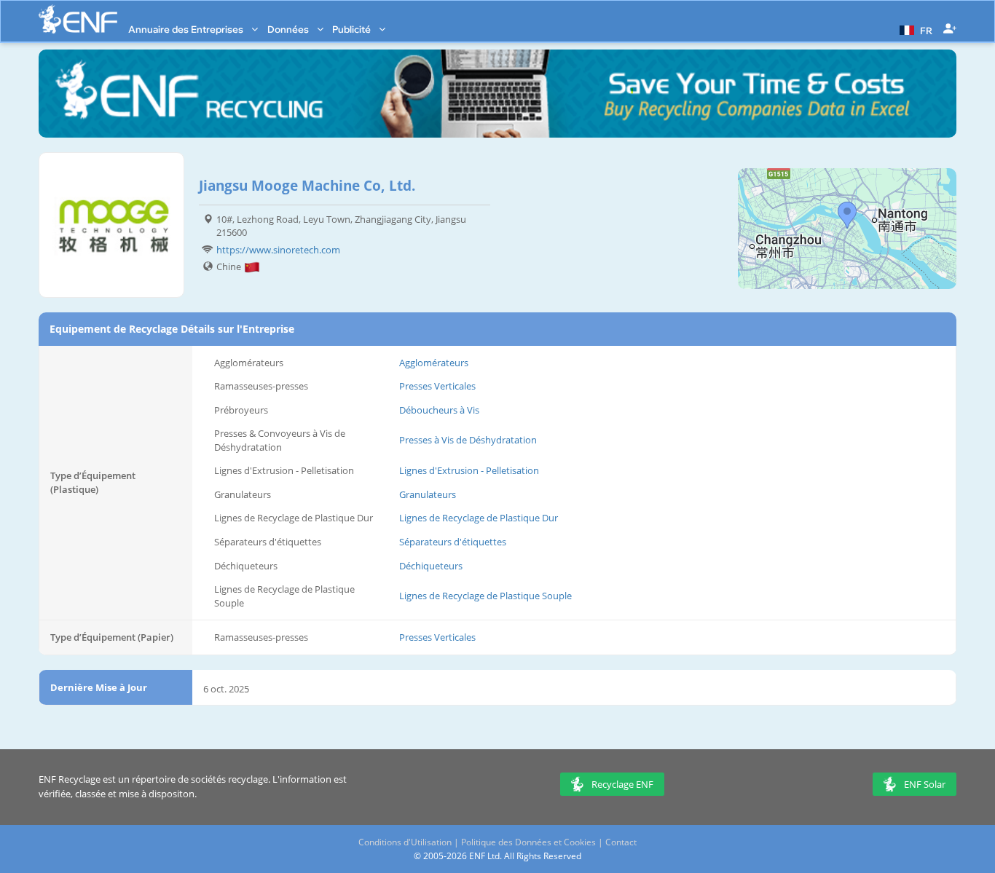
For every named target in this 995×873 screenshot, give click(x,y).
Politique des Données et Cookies (528, 842)
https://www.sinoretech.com (278, 249)
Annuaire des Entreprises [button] (186, 29)
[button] (914, 29)
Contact (621, 842)
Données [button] (289, 29)
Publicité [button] (352, 29)
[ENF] (78, 19)
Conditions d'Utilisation (405, 842)
